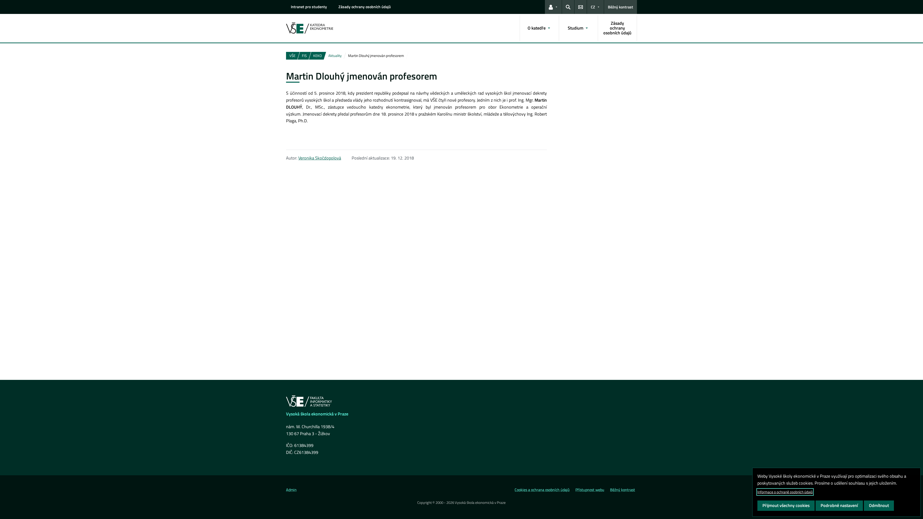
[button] (553, 7)
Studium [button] (575, 28)
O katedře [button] (537, 28)
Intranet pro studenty (309, 7)
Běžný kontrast (620, 7)
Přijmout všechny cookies (786, 505)
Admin (291, 490)
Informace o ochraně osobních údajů (785, 492)
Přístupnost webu (589, 490)
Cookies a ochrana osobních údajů (542, 490)
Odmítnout (879, 505)
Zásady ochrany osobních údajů (364, 7)
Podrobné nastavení (839, 505)
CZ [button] (593, 7)
